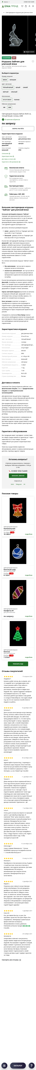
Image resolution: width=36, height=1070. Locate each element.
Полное (16, 100)
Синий (25, 87)
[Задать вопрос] (32, 1066)
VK (24, 484)
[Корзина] (26, 6)
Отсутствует (7, 100)
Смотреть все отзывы (10, 960)
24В (4, 107)
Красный (14, 92)
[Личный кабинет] (29, 6)
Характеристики (7, 156)
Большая (13, 80)
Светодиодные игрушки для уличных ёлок (19, 12)
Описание (5, 153)
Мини (5, 80)
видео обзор (30, 52)
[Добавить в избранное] (33, 61)
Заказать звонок (18, 476)
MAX (12, 484)
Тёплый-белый (8, 87)
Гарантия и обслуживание (10, 162)
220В (9, 107)
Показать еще (18, 664)
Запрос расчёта (18, 128)
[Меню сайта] (33, 6)
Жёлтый (5, 92)
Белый (18, 87)
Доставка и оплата (8, 159)
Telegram (19, 484)
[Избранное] (22, 6)
